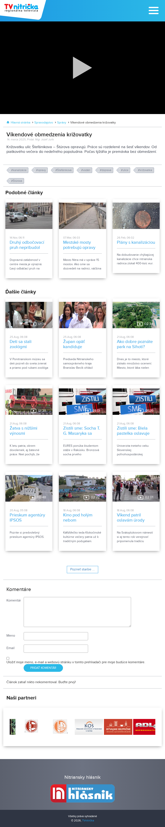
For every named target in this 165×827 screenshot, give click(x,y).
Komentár (13, 600)
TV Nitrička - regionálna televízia (23, 10)
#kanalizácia (19, 170)
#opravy (41, 170)
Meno (10, 636)
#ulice (125, 170)
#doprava (106, 170)
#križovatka (145, 170)
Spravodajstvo (43, 122)
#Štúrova (17, 181)
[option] (24, 727)
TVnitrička (88, 820)
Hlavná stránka (20, 122)
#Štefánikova (63, 170)
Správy (61, 122)
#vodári (86, 170)
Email (10, 648)
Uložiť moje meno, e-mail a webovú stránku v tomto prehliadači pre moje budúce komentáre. (75, 662)
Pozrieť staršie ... (82, 569)
